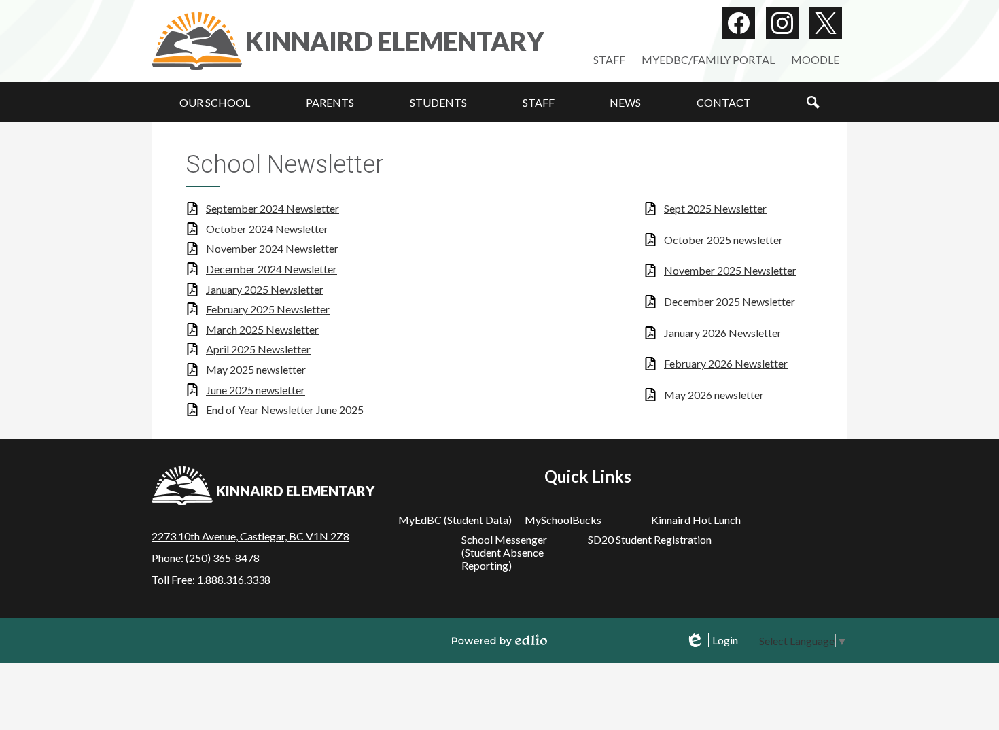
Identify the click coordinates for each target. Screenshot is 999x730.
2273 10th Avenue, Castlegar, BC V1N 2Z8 (250, 535)
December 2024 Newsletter (271, 268)
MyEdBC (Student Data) (455, 519)
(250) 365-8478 (223, 557)
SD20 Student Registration (650, 539)
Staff (609, 59)
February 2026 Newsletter (726, 363)
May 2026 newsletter (714, 394)
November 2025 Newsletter (730, 270)
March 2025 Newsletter (262, 329)
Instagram (782, 23)
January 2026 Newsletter (723, 332)
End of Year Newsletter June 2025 (285, 409)
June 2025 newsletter (255, 389)
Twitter (825, 23)
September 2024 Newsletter (272, 208)
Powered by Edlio (499, 640)
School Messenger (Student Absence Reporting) (504, 552)
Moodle (815, 59)
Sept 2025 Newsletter (715, 208)
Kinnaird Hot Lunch (696, 519)
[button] (215, 102)
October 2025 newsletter (723, 239)
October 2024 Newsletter (267, 228)
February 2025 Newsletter (268, 308)
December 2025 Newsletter (729, 301)
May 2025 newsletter (256, 369)
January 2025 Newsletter (264, 289)
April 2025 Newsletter (258, 349)
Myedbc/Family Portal (708, 59)
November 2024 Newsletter (272, 248)
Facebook (738, 23)
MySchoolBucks (563, 519)
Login (711, 640)
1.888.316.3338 (233, 579)
